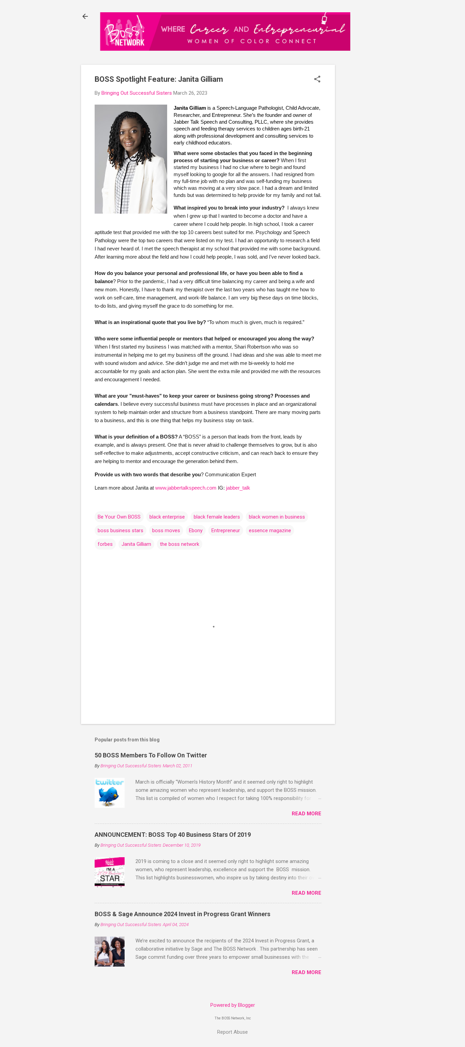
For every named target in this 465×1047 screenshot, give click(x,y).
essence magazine (270, 530)
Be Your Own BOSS (119, 517)
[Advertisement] (367, 172)
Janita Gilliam (136, 544)
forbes (105, 544)
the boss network (179, 544)
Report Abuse (232, 1032)
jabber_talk (238, 488)
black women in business (277, 517)
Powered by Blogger (232, 1005)
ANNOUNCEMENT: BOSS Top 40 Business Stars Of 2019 (173, 834)
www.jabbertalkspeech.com (186, 488)
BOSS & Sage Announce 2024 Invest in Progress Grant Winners (182, 914)
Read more (306, 814)
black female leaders (217, 517)
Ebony (196, 530)
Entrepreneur (225, 530)
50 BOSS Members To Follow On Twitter (151, 755)
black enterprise (167, 517)
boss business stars (120, 530)
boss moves (166, 530)
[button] (317, 79)
